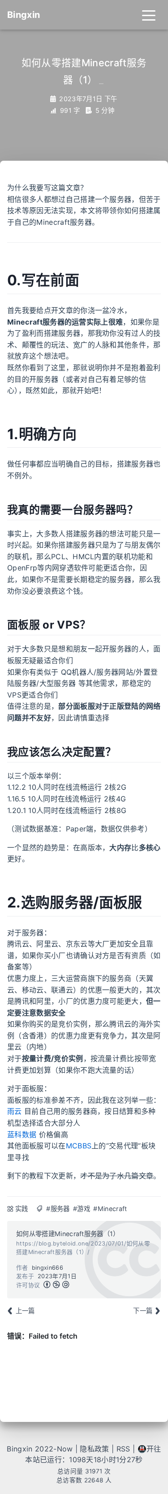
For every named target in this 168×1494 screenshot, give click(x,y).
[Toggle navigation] (149, 15)
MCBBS (79, 1145)
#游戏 (81, 1208)
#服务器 (57, 1208)
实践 (21, 1208)
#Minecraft (110, 1208)
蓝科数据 (21, 1134)
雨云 (14, 1111)
